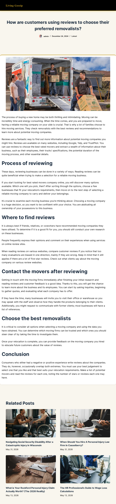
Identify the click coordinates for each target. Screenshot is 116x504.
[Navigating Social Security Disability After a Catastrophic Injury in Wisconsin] (31, 423)
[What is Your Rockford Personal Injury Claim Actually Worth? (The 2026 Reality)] (31, 469)
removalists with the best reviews (56, 128)
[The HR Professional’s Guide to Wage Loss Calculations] (85, 469)
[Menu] (109, 5)
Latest (74, 36)
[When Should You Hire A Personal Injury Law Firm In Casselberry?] (85, 423)
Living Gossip (14, 5)
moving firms (36, 279)
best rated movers (36, 182)
